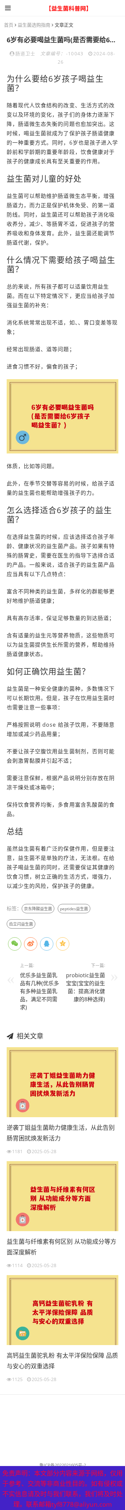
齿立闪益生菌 (21, 924)
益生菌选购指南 (34, 25)
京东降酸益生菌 (38, 909)
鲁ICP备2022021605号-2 (62, 1465)
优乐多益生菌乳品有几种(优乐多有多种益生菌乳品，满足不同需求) (39, 991)
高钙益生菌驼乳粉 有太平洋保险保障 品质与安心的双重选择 (62, 1360)
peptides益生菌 (74, 909)
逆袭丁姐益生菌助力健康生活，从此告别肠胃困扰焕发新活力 (61, 1133)
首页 (8, 25)
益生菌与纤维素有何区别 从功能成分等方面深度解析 (61, 1246)
